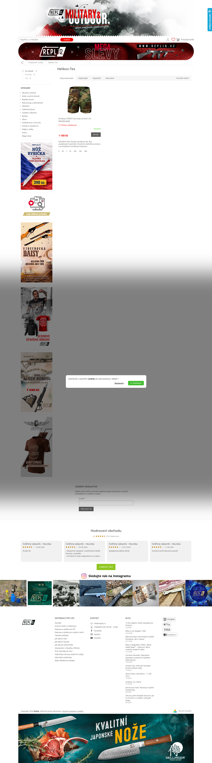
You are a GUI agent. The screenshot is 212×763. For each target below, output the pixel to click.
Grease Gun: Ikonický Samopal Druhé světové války (137, 666)
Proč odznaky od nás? (64, 651)
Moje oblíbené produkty (65, 660)
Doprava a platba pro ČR (65, 629)
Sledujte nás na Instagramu (109, 576)
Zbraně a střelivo (29, 93)
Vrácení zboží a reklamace (65, 626)
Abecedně (110, 78)
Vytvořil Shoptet (184, 711)
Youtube (97, 638)
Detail (96, 134)
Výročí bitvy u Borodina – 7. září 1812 (138, 675)
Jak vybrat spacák (62, 642)
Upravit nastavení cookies (72, 711)
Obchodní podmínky (63, 657)
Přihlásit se (86, 509)
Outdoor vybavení (29, 112)
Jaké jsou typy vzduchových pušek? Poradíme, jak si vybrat (139, 637)
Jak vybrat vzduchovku (64, 645)
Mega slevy (26, 136)
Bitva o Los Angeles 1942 (135, 631)
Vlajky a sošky (27, 129)
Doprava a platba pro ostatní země (69, 632)
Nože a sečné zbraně (30, 96)
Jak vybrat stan (61, 638)
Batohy (25, 116)
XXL (75, 151)
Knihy (24, 132)
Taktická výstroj (28, 109)
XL (70, 151)
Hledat (67, 40)
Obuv (24, 119)
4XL (85, 151)
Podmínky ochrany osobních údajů (69, 654)
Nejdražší (97, 78)
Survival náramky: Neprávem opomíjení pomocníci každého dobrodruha (137, 657)
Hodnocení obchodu (106, 530)
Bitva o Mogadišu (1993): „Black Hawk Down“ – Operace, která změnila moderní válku (138, 647)
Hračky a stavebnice (30, 126)
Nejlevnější (83, 78)
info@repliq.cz (100, 623)
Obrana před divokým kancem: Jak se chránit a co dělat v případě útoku (139, 698)
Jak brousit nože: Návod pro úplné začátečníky (139, 688)
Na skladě (31, 71)
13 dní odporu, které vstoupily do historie (139, 624)
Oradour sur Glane (133, 682)
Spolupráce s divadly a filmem (67, 648)
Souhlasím (137, 383)
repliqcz (97, 634)
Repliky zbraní (28, 99)
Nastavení (119, 383)
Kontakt (58, 623)
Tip (28, 78)
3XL (80, 151)
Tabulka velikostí (62, 635)
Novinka (30, 74)
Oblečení (25, 106)
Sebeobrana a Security (31, 122)
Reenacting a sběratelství (32, 103)
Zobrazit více (106, 567)
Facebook (97, 631)
